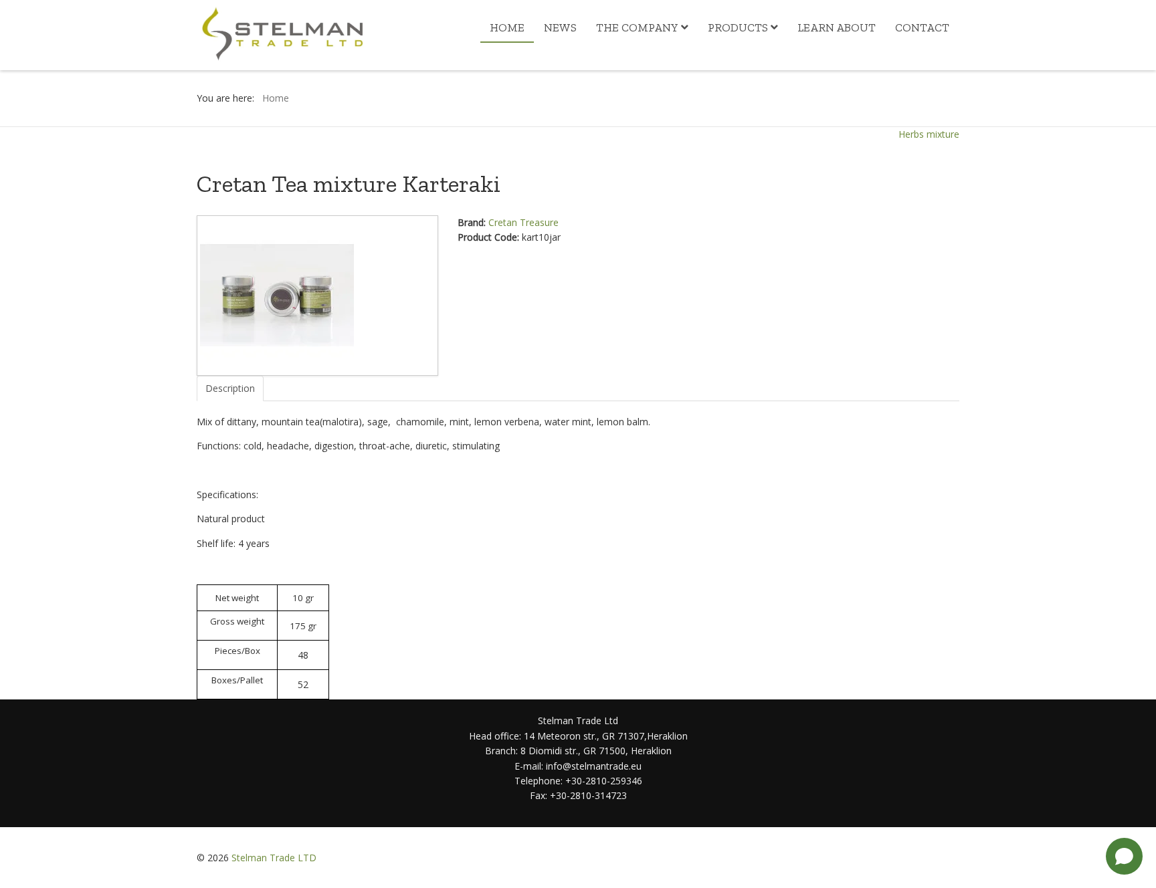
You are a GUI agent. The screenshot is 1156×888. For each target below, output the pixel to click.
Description (230, 388)
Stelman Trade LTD (273, 857)
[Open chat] (1124, 856)
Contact (922, 27)
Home (507, 27)
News (560, 27)
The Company (637, 27)
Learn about (836, 27)
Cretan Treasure (523, 222)
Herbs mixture (928, 134)
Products (738, 27)
